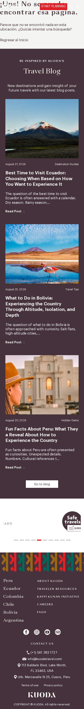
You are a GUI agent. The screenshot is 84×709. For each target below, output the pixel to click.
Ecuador (12, 588)
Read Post (13, 211)
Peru (8, 580)
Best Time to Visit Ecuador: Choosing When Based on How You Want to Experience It (38, 179)
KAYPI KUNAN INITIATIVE (58, 596)
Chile (8, 604)
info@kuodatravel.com (45, 659)
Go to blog (42, 484)
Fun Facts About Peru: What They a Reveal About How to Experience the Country (41, 435)
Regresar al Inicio (14, 40)
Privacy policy (53, 685)
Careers (45, 604)
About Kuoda (50, 581)
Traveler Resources (57, 589)
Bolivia (10, 612)
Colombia (13, 596)
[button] (16, 540)
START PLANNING (53, 6)
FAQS (41, 612)
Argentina (13, 620)
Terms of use (30, 685)
